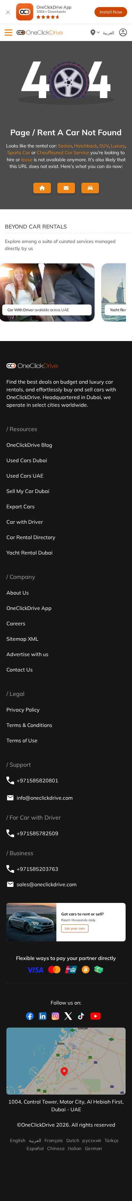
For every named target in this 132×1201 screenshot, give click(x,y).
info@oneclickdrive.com (45, 798)
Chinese (56, 1148)
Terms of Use (21, 740)
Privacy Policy (23, 709)
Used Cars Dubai (26, 460)
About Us (17, 592)
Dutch (72, 1140)
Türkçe (111, 1140)
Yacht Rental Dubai (29, 552)
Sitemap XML (22, 639)
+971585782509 (37, 833)
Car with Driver (24, 522)
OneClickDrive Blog (29, 445)
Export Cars (20, 506)
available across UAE (38, 309)
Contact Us (19, 669)
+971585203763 (37, 869)
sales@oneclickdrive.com (47, 884)
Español (35, 1148)
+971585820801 (37, 780)
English (17, 1140)
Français (54, 1140)
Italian (74, 1148)
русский (91, 1140)
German (93, 1148)
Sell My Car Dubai (27, 491)
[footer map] (66, 1061)
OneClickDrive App (54, 9)
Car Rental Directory (30, 537)
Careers (15, 623)
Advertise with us (27, 654)
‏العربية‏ (35, 1140)
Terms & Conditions (29, 725)
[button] (8, 32)
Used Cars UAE (24, 475)
